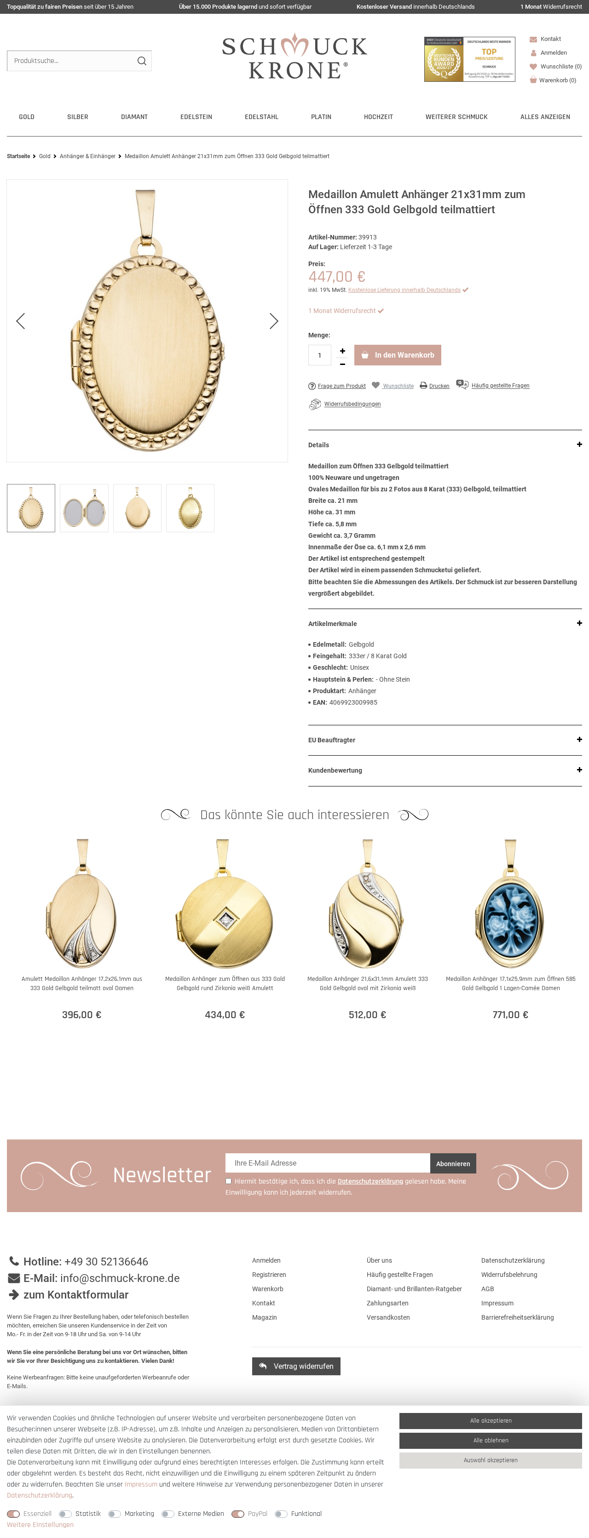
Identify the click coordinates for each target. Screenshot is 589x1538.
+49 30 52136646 (106, 1261)
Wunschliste (560, 66)
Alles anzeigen (545, 117)
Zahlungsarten (388, 1303)
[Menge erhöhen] (342, 351)
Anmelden (266, 1260)
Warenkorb (558, 80)
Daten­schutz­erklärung (39, 1495)
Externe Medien (201, 1514)
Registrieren (269, 1274)
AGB (487, 1289)
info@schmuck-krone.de (120, 1278)
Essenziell (37, 1514)
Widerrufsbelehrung (509, 1274)
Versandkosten (388, 1317)
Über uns (379, 1260)
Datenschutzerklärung (513, 1260)
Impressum (497, 1303)
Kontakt (550, 38)
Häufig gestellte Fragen (400, 1274)
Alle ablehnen (491, 1440)
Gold (27, 117)
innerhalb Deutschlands (416, 6)
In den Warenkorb (403, 355)
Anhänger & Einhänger (87, 156)
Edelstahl (261, 117)
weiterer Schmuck (457, 117)
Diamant (134, 117)
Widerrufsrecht (551, 6)
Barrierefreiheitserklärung (517, 1317)
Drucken (439, 386)
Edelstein (196, 117)
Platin (321, 117)
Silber (77, 117)
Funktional (306, 1514)
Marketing (139, 1514)
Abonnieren (453, 1164)
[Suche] (141, 61)
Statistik (88, 1514)
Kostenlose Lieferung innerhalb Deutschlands (404, 290)
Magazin (264, 1317)
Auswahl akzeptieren (491, 1460)
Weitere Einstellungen (40, 1525)
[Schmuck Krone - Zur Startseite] (294, 55)
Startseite (18, 156)
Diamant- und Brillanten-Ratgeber (414, 1289)
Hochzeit (378, 117)
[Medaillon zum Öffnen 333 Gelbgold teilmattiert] (147, 321)
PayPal (257, 1514)
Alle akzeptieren (491, 1421)
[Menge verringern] (342, 364)
